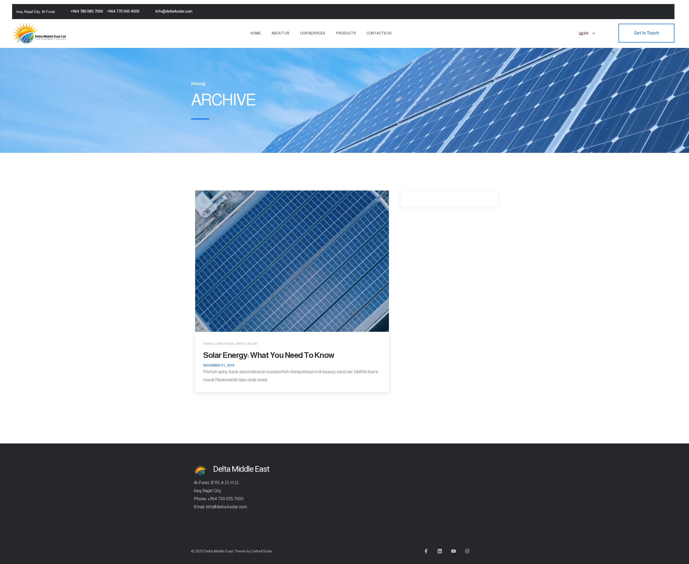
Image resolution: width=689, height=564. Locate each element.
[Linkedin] (440, 551)
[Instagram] (467, 551)
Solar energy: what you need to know (268, 355)
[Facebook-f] (426, 551)
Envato (209, 343)
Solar (252, 343)
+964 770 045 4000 (123, 11)
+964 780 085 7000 (87, 11)
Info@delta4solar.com (173, 11)
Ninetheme (225, 343)
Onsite (240, 343)
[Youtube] (453, 551)
